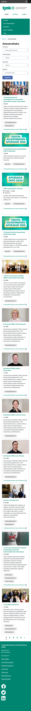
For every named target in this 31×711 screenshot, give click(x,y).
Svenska (15, 14)
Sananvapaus (8, 575)
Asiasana (5, 47)
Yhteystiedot (5, 659)
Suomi (6, 14)
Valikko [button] (4, 1)
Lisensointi (4, 669)
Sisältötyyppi (6, 54)
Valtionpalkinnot (9, 23)
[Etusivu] (15, 8)
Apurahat (6, 27)
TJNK (4, 33)
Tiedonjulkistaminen (10, 122)
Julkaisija (5, 62)
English (24, 14)
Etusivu (5, 20)
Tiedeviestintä (8, 625)
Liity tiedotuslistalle (7, 662)
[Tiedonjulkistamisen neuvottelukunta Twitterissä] (3, 692)
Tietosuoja (4, 672)
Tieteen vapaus (9, 581)
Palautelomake (5, 679)
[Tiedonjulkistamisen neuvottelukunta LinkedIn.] (3, 698)
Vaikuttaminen (8, 30)
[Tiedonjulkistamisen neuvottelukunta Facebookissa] (3, 686)
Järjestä (4, 69)
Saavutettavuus (6, 676)
